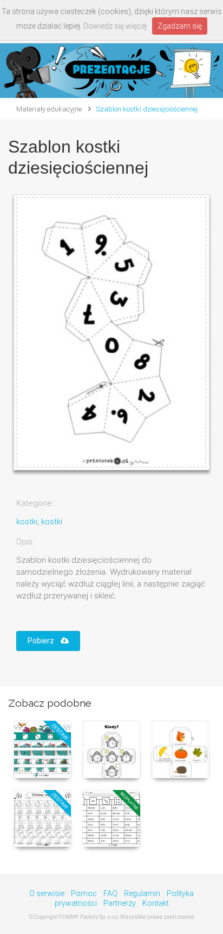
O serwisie (46, 893)
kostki (26, 522)
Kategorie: (35, 503)
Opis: (25, 542)
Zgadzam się (180, 26)
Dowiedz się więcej (115, 26)
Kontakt (155, 903)
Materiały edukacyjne (49, 109)
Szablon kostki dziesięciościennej (147, 109)
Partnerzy (119, 903)
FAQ (110, 893)
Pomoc (84, 893)
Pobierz (44, 640)
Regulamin (142, 893)
